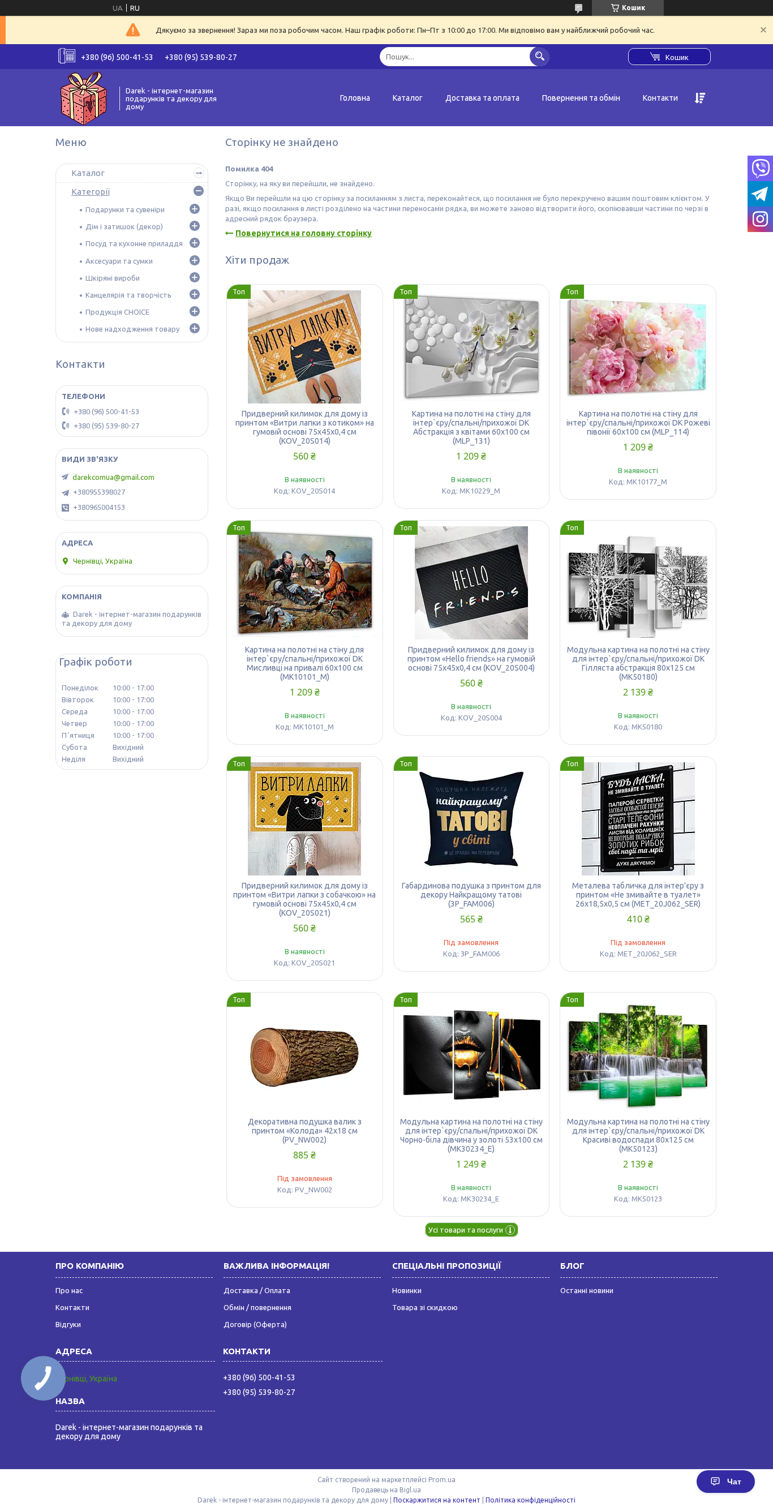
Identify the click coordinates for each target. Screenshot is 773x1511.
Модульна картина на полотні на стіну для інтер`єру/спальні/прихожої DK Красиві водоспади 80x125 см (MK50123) (638, 1135)
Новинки (407, 1290)
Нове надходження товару (132, 329)
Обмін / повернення (257, 1307)
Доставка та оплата (482, 97)
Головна (355, 97)
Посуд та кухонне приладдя (134, 243)
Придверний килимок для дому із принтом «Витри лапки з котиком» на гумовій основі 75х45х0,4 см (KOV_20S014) (304, 427)
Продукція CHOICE (117, 312)
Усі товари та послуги (465, 1230)
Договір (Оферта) (255, 1324)
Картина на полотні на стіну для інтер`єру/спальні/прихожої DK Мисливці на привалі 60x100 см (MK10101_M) (304, 663)
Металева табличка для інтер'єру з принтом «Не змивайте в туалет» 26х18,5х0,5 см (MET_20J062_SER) (638, 894)
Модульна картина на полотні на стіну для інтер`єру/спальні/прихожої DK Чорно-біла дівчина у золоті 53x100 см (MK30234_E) (471, 1135)
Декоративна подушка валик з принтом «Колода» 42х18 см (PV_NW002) (305, 1130)
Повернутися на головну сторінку (303, 233)
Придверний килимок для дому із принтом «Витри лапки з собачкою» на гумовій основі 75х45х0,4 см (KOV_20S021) (304, 899)
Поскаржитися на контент (436, 1500)
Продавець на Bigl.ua (386, 1489)
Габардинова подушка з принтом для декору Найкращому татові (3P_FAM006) (471, 894)
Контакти (660, 97)
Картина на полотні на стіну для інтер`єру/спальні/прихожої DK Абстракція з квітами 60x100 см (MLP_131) (471, 427)
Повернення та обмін (581, 97)
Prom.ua (442, 1479)
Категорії (90, 191)
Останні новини (586, 1290)
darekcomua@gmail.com (113, 477)
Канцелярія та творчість (128, 295)
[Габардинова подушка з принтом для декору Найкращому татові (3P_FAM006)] (472, 818)
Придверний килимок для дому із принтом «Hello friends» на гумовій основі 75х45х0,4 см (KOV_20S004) (471, 658)
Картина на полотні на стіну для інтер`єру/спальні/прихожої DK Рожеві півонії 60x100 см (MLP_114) (638, 422)
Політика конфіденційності (531, 1500)
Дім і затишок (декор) (124, 226)
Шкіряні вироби (112, 278)
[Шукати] (539, 56)
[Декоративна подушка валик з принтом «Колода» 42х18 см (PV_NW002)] (305, 1054)
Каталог (408, 97)
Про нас (69, 1290)
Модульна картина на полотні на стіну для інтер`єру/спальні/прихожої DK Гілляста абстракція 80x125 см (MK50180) (638, 663)
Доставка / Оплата (257, 1290)
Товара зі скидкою (425, 1307)
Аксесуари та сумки (119, 261)
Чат (734, 1481)
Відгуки (68, 1324)
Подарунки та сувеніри (125, 209)
